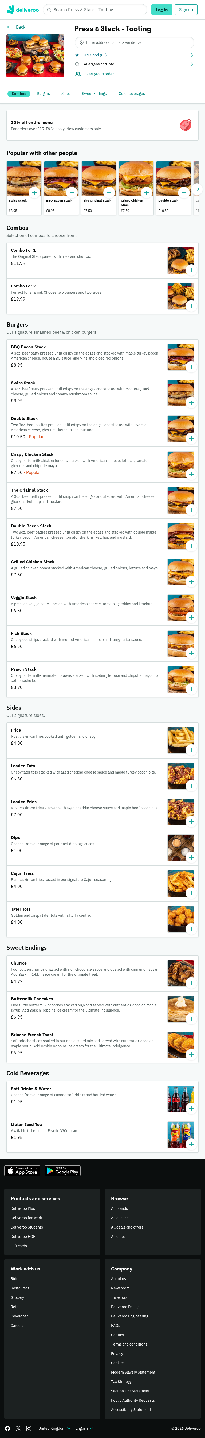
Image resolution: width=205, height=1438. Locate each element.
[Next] (197, 189)
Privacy (117, 1353)
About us (118, 1278)
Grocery (17, 1297)
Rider (15, 1278)
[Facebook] (7, 1428)
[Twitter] (18, 1428)
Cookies (118, 1363)
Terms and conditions (129, 1344)
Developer (19, 1316)
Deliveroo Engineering (129, 1316)
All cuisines (121, 1217)
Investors (119, 1297)
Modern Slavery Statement (133, 1372)
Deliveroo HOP (23, 1236)
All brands (119, 1208)
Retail (16, 1306)
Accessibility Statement (131, 1409)
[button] (134, 55)
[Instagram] (29, 1428)
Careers (17, 1325)
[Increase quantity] (34, 192)
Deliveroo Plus (23, 1208)
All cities (118, 1236)
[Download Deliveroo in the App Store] (22, 1170)
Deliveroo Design (125, 1306)
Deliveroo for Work (26, 1217)
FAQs (115, 1325)
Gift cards (19, 1245)
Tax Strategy (121, 1381)
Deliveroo (22, 9)
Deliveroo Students (27, 1227)
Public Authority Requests (133, 1400)
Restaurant (20, 1288)
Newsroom (120, 1288)
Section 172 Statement (130, 1391)
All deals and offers (127, 1227)
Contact (117, 1334)
